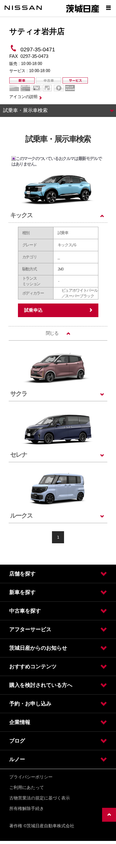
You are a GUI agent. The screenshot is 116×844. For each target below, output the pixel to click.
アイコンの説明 (23, 96)
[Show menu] (108, 7)
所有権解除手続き (26, 808)
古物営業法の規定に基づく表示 (39, 797)
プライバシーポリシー (31, 776)
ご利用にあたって (26, 787)
